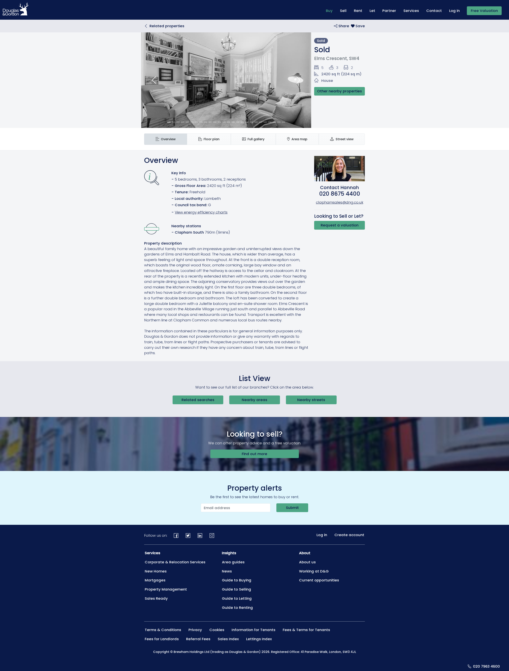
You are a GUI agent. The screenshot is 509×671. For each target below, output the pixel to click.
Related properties (167, 25)
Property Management (166, 589)
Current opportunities (319, 580)
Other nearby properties (339, 91)
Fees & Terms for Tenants (306, 629)
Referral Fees (198, 638)
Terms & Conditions (163, 629)
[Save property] (358, 25)
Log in (454, 10)
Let (372, 10)
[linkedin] (200, 535)
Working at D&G (314, 571)
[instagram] (212, 535)
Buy (331, 10)
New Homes (156, 571)
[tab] (165, 139)
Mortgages (155, 580)
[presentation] (165, 139)
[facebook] (176, 535)
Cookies (216, 629)
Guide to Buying (236, 580)
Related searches (198, 399)
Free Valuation (484, 10)
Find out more (254, 453)
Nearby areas (254, 399)
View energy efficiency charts (201, 212)
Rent (358, 10)
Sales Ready (156, 598)
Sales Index (228, 638)
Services (411, 10)
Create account (349, 534)
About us (307, 562)
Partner (389, 10)
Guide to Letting (237, 598)
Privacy (195, 629)
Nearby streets (311, 399)
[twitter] (188, 535)
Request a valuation (339, 225)
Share (343, 25)
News (227, 571)
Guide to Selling (236, 589)
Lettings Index (259, 638)
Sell (343, 10)
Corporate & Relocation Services (175, 562)
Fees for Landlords (162, 638)
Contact (434, 10)
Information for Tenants (253, 629)
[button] (154, 80)
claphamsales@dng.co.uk (339, 202)
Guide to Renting (237, 607)
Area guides (233, 562)
